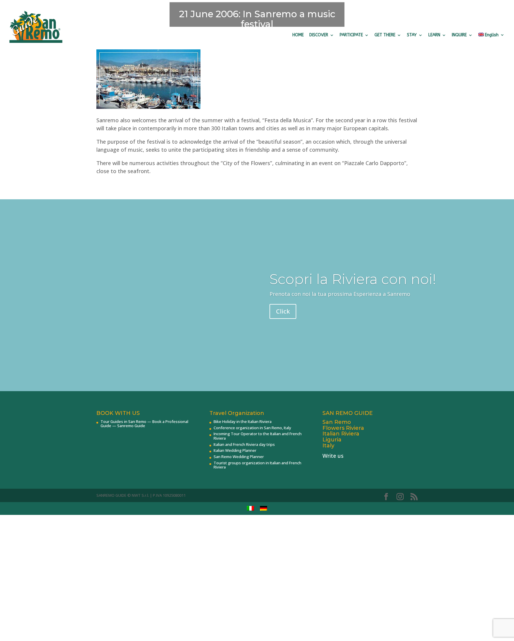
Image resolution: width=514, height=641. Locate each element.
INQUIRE (459, 34)
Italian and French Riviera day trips (244, 444)
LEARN (434, 34)
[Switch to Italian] (250, 508)
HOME (298, 34)
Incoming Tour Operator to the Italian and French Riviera (258, 436)
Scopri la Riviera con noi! (352, 279)
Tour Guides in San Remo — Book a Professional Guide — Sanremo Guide (144, 423)
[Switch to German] (263, 508)
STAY (412, 34)
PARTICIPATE (351, 34)
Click (283, 311)
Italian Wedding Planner (235, 450)
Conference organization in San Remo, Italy (252, 427)
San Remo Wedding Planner (239, 456)
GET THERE (384, 34)
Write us (333, 455)
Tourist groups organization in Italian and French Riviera (257, 465)
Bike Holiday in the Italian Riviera (243, 421)
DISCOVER (318, 34)
